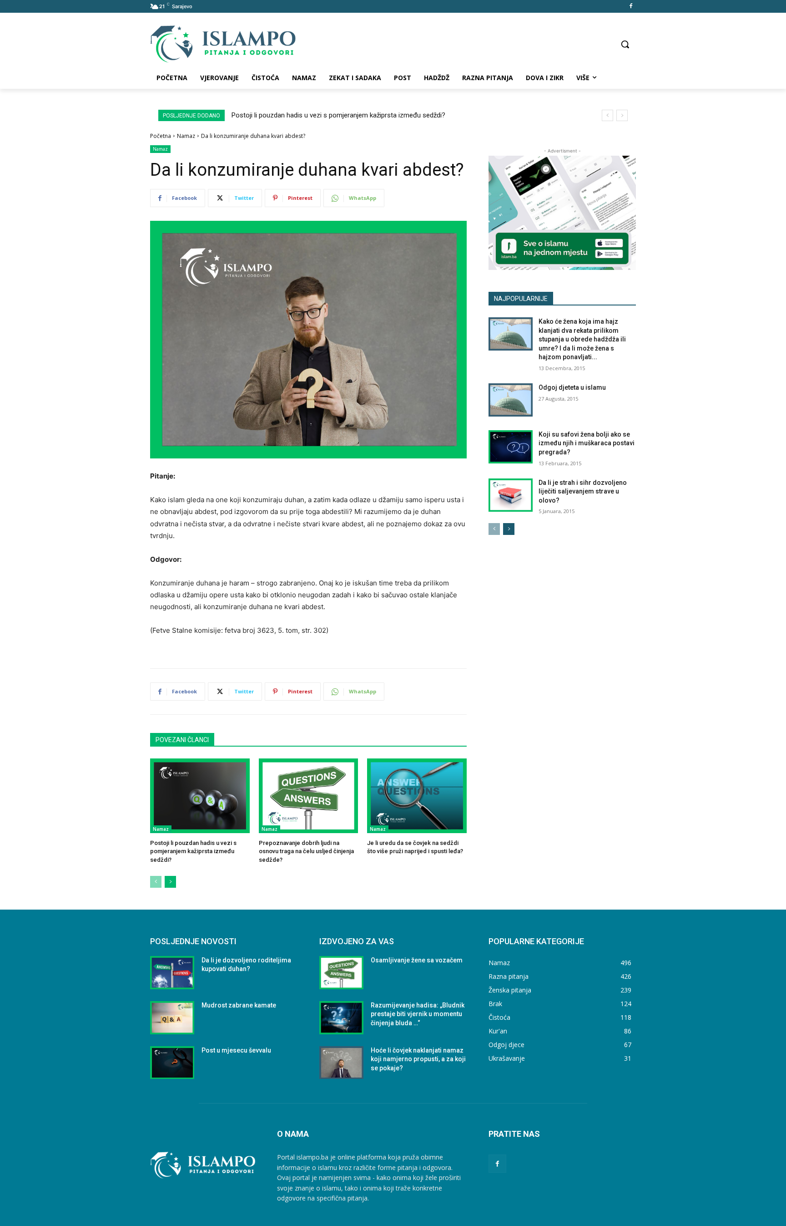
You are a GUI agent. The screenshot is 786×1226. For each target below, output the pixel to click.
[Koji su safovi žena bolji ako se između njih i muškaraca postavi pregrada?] (511, 446)
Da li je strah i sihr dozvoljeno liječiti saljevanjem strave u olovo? (583, 491)
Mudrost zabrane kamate (239, 1005)
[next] (622, 115)
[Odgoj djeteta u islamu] (511, 400)
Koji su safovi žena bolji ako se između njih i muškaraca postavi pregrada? (587, 443)
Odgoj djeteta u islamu (572, 387)
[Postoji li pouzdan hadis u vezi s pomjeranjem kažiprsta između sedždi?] (200, 795)
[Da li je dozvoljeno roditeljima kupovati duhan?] (172, 972)
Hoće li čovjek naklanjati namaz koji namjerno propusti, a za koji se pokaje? (418, 1059)
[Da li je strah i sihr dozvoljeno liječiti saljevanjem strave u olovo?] (511, 495)
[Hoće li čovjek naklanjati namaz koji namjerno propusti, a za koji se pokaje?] (341, 1062)
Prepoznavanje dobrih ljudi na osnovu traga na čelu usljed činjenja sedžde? (306, 851)
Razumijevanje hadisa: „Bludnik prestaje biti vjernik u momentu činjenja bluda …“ (417, 1014)
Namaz (186, 136)
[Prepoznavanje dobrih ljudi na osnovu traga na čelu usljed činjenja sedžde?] (308, 795)
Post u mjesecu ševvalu (236, 1050)
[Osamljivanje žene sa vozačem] (341, 972)
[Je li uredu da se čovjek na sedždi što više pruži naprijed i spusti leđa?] (417, 795)
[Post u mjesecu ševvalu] (172, 1062)
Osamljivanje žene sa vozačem (417, 960)
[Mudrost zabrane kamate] (172, 1017)
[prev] (607, 115)
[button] (625, 44)
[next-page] (170, 882)
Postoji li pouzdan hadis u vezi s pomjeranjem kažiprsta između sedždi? (338, 115)
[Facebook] (630, 6)
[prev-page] (155, 882)
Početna (160, 136)
